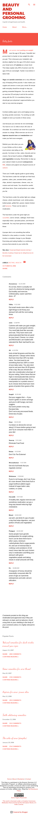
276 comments (15, 746)
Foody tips (13, 250)
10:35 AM (17, 422)
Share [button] (5, 268)
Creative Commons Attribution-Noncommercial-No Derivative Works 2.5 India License (19, 802)
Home (5, 27)
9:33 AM (18, 451)
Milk (4, 165)
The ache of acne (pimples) (15, 738)
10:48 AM (16, 568)
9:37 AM (23, 462)
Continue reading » (11, 657)
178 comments (15, 677)
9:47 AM (20, 497)
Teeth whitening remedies (14, 715)
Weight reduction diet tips (23, 250)
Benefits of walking (8, 253)
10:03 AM (19, 531)
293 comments (15, 700)
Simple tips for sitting (20, 253)
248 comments (15, 654)
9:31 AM (18, 440)
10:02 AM (18, 515)
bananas (8, 206)
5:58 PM (17, 323)
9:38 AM (20, 476)
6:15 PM (15, 350)
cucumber (6, 217)
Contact (28, 779)
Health (18, 262)
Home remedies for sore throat (17, 668)
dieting (11, 262)
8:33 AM (18, 394)
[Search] (29, 4)
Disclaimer (21, 779)
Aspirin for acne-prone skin (16, 692)
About (14, 27)
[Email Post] (24, 262)
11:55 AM (22, 284)
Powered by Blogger (20, 812)
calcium (5, 168)
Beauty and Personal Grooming (14, 11)
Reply (11, 299)
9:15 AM (17, 304)
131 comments (15, 723)
